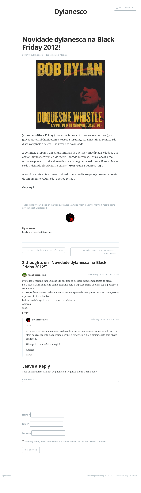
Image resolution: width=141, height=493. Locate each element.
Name (26, 414)
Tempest (83, 157)
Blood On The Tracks (54, 165)
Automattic (133, 475)
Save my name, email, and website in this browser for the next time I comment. (66, 441)
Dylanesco (28, 228)
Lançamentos (52, 54)
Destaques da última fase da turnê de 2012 (45, 250)
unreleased (41, 207)
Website (26, 432)
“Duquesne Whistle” (41, 157)
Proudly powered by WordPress (100, 475)
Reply (25, 313)
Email (25, 423)
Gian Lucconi (34, 274)
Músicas (63, 54)
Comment (28, 379)
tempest (31, 207)
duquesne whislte (69, 204)
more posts (32, 232)
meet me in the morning (90, 204)
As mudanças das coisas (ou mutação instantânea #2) (100, 252)
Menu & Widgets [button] (126, 7)
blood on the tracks (51, 204)
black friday (35, 204)
